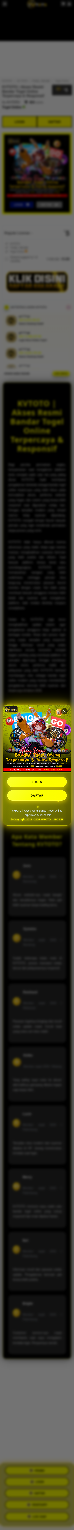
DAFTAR (37, 795)
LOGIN (37, 782)
